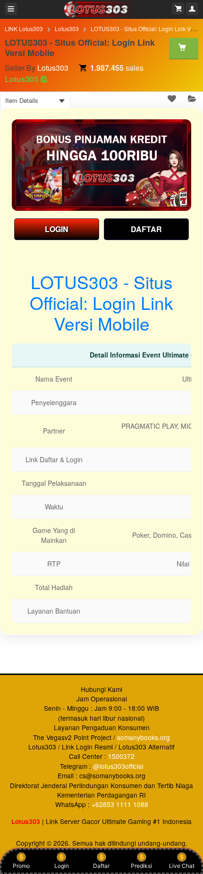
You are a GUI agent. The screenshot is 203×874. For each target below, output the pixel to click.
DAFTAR (146, 229)
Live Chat (182, 865)
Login (61, 865)
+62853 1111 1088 (120, 804)
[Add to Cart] (183, 48)
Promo (21, 865)
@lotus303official (118, 766)
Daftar (101, 865)
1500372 (121, 756)
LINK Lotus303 (24, 29)
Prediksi (141, 865)
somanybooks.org (143, 737)
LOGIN (56, 229)
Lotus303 (67, 29)
